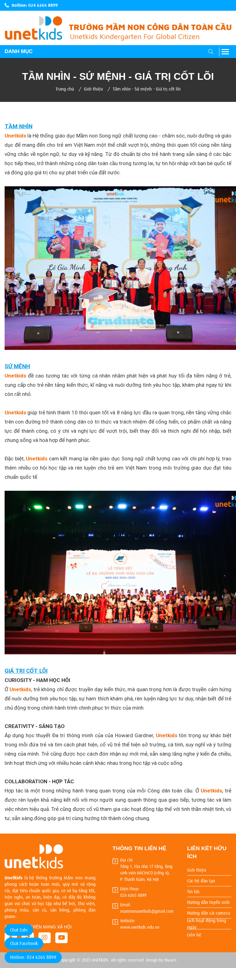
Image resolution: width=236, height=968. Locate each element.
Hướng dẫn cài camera (208, 913)
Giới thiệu (93, 89)
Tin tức (193, 891)
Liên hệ (194, 935)
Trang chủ (65, 89)
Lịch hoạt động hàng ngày (206, 924)
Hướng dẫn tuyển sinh (208, 902)
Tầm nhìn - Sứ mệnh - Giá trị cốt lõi (147, 89)
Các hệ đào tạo (201, 881)
